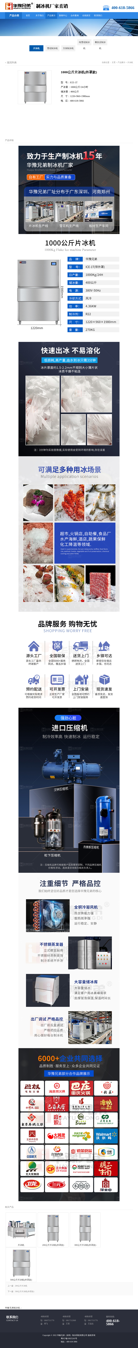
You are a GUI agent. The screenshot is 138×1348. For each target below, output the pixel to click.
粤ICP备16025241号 (69, 1338)
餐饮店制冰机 (100, 43)
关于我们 (40, 15)
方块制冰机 (68, 48)
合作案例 (75, 15)
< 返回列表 (11, 62)
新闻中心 (63, 15)
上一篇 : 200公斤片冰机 (17, 1286)
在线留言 (86, 15)
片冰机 (36, 48)
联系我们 (98, 15)
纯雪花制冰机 (84, 43)
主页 (113, 62)
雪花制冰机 (52, 48)
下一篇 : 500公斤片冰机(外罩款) (21, 1291)
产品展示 (51, 15)
